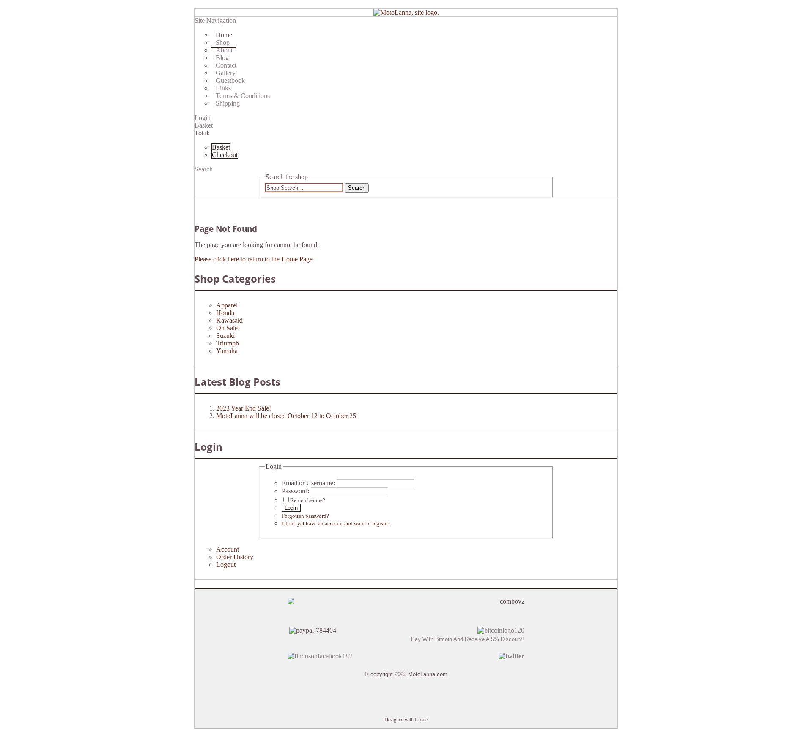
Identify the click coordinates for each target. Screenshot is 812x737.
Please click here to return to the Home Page (254, 259)
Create (421, 720)
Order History (234, 556)
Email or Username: (308, 483)
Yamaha (227, 350)
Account (227, 549)
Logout (226, 564)
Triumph (227, 343)
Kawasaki (229, 320)
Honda (225, 312)
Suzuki (225, 335)
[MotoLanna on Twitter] (511, 656)
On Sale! (228, 328)
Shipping (228, 103)
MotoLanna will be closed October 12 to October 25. (287, 415)
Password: (295, 491)
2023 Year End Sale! (243, 408)
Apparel (227, 305)
